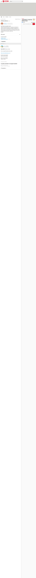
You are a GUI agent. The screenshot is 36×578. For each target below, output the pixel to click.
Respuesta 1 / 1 (3, 43)
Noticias (23, 22)
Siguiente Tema (17, 19)
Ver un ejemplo (33, 22)
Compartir (3, 34)
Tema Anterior (4, 19)
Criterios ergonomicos (4, 39)
